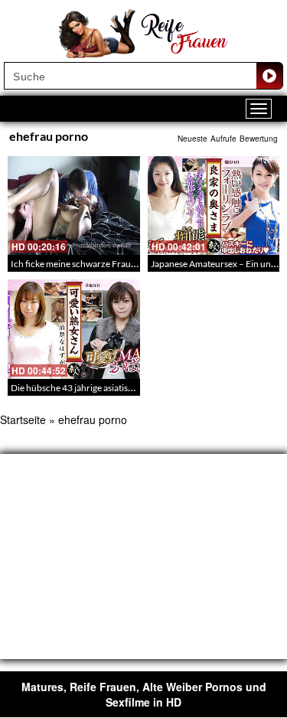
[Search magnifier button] (269, 76)
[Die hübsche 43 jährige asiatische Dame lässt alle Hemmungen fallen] (74, 328)
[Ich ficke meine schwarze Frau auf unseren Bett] (74, 205)
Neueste (192, 138)
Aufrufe (223, 138)
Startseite (23, 419)
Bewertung (259, 138)
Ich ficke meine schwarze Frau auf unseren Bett (104, 263)
